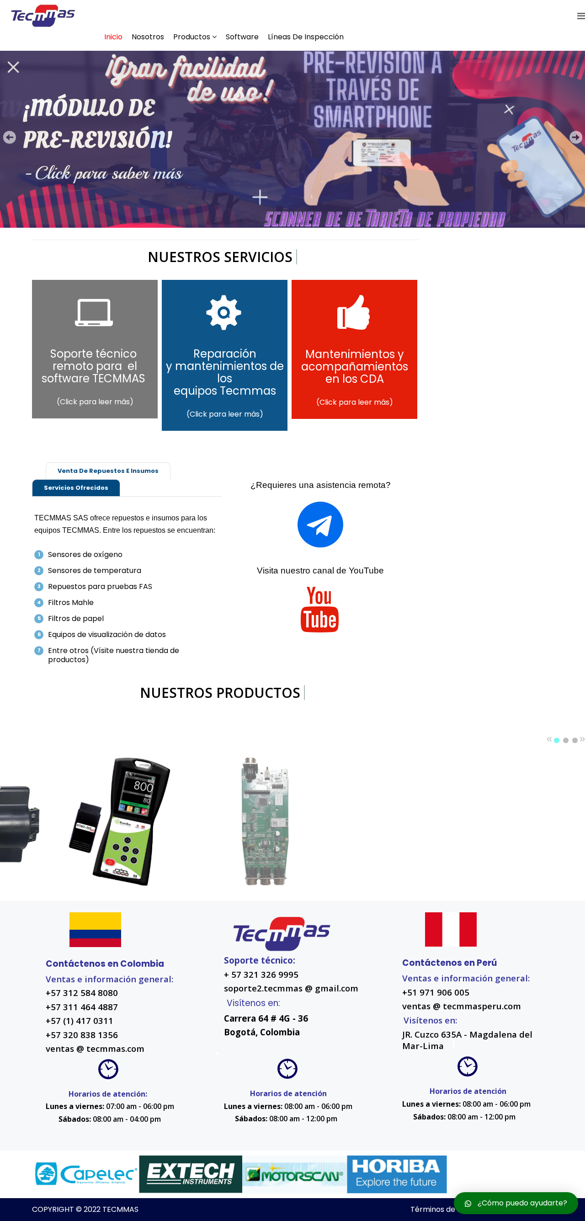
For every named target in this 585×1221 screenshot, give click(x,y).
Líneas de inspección (306, 37)
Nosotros (148, 37)
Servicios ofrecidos (76, 487)
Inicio (113, 37)
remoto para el (95, 366)
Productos (191, 37)
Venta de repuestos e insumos (108, 470)
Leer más (71, 793)
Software (242, 37)
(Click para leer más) (95, 401)
